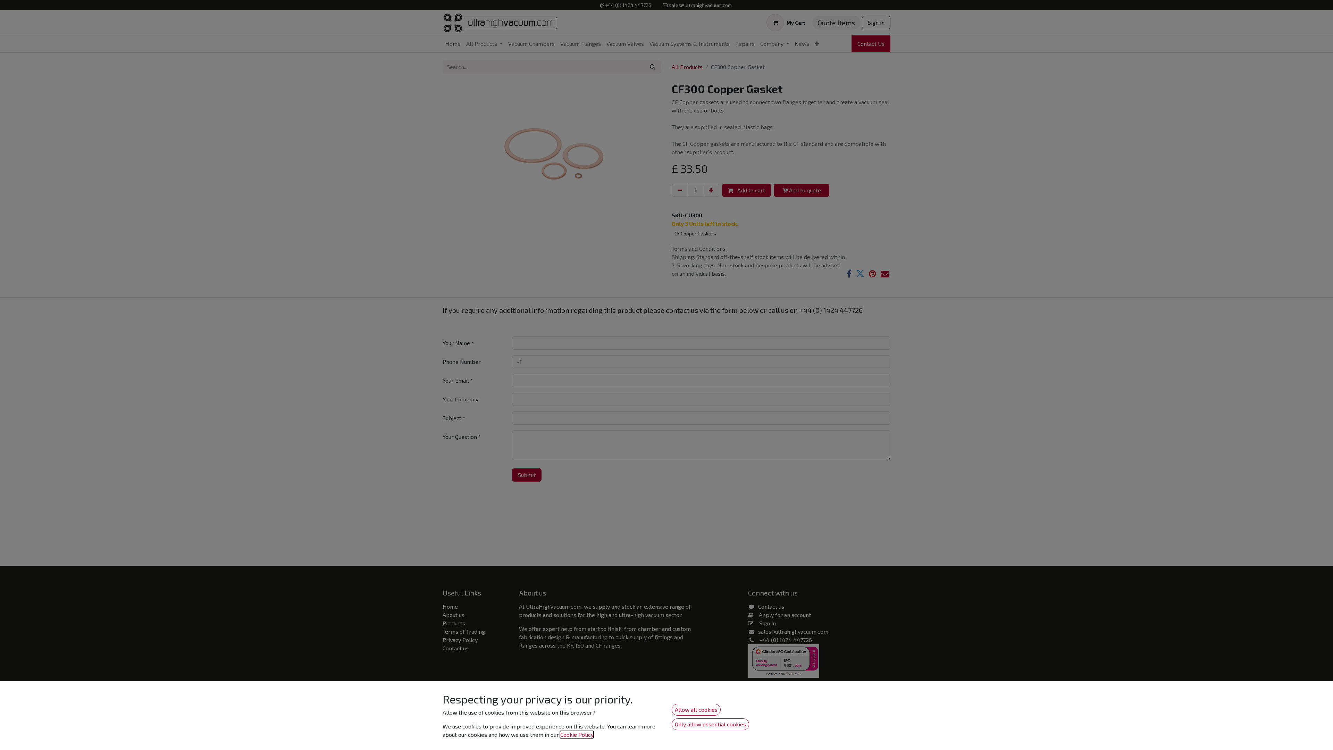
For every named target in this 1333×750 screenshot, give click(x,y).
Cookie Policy (576, 734)
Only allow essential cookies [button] (710, 724)
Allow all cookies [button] (696, 709)
